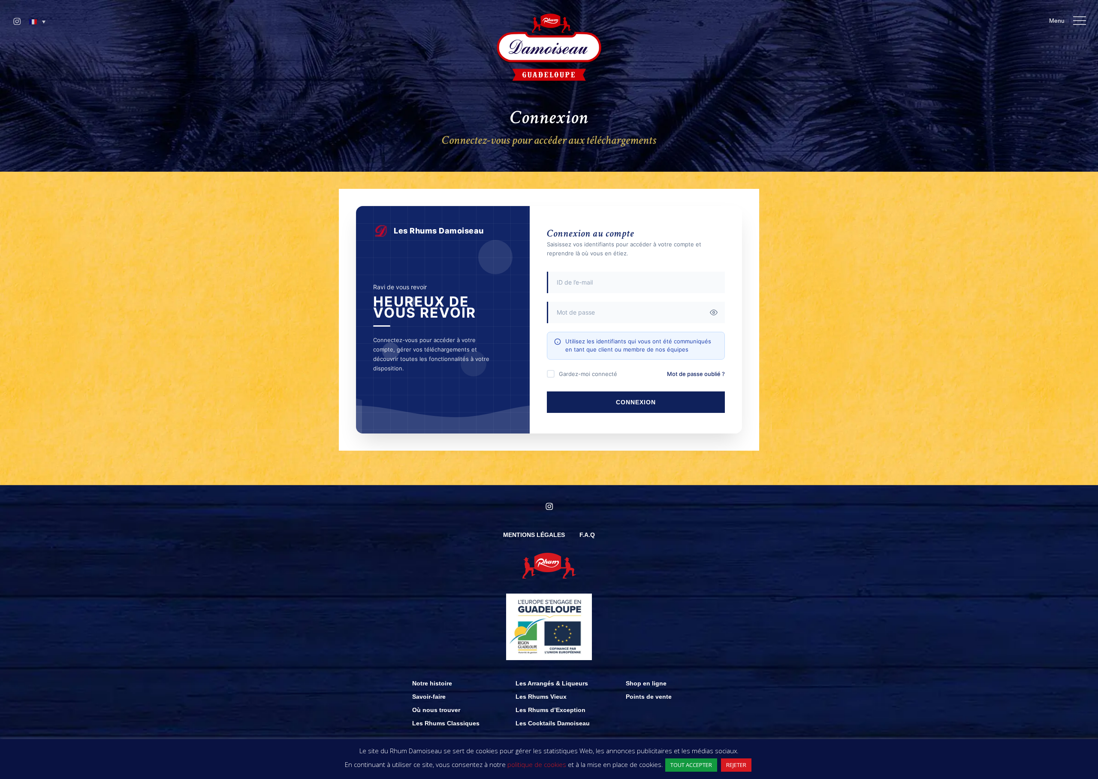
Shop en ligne (646, 683)
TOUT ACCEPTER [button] (691, 765)
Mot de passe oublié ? (696, 373)
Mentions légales (534, 534)
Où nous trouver (436, 709)
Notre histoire (432, 683)
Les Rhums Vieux (541, 696)
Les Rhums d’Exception (550, 709)
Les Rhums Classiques (446, 723)
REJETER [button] (736, 765)
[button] (37, 22)
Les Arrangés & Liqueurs (552, 683)
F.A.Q (587, 534)
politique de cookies (536, 764)
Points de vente (649, 696)
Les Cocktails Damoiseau (553, 723)
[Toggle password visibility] (713, 312)
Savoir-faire (429, 696)
